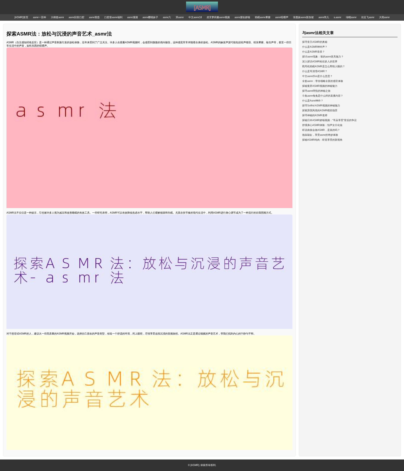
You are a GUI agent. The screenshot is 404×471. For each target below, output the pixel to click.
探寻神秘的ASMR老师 (314, 115)
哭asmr (180, 17)
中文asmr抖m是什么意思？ (317, 76)
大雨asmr (384, 17)
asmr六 (167, 17)
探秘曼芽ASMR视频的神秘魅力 (319, 86)
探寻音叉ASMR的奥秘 (314, 42)
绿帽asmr (351, 17)
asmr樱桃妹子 (150, 17)
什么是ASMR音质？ (313, 51)
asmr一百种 (39, 17)
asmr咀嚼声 (281, 17)
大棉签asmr (57, 17)
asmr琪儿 (323, 17)
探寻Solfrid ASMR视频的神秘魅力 (321, 105)
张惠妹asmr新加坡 (303, 17)
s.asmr (337, 17)
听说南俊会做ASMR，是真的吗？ (321, 130)
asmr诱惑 (94, 17)
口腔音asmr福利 (113, 17)
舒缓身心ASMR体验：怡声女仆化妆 (322, 125)
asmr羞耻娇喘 (242, 17)
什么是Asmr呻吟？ (312, 100)
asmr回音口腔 (76, 17)
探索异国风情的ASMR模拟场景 (319, 110)
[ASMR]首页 (21, 17)
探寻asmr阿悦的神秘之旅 (316, 90)
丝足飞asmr (367, 17)
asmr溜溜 (132, 17)
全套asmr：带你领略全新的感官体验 (322, 81)
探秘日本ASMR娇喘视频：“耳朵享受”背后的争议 (329, 120)
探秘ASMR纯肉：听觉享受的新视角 (322, 139)
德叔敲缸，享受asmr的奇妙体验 (320, 135)
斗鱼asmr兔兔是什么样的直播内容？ (322, 95)
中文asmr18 (195, 17)
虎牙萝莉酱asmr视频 (218, 17)
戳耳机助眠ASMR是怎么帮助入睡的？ (323, 66)
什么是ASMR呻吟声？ (314, 46)
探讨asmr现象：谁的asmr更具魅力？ (323, 56)
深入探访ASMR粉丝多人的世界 (319, 61)
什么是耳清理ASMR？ (314, 71)
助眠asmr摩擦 (262, 17)
